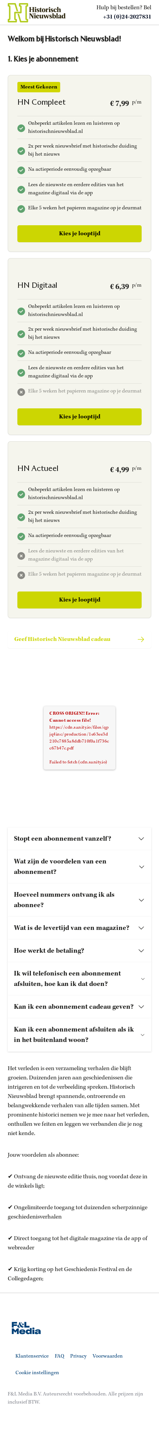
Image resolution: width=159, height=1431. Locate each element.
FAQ (59, 1356)
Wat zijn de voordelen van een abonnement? (60, 867)
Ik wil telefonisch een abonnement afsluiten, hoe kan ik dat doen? (67, 979)
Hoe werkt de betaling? (49, 950)
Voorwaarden (108, 1356)
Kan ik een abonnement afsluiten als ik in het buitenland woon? (74, 1035)
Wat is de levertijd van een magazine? (71, 928)
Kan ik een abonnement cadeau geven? (74, 1006)
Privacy (78, 1356)
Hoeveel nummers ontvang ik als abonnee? (64, 900)
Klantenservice (32, 1356)
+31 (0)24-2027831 (127, 17)
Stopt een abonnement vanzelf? (62, 838)
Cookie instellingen (37, 1373)
